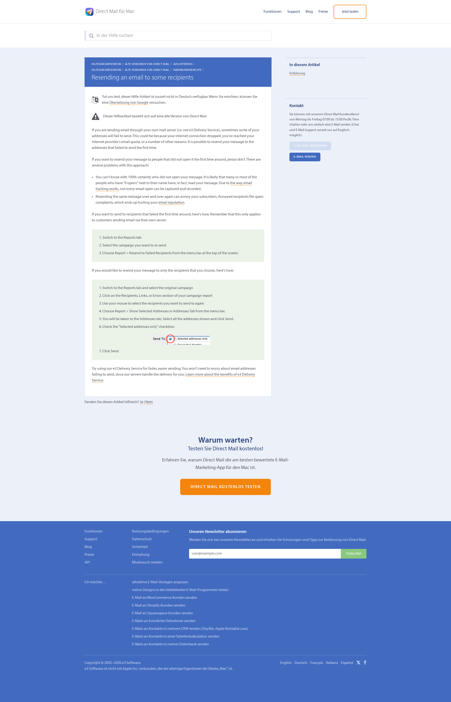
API (87, 562)
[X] (358, 663)
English (286, 663)
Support (293, 12)
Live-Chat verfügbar (310, 145)
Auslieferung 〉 (184, 64)
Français (316, 663)
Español (347, 663)
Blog (309, 12)
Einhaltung (140, 555)
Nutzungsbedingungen (150, 531)
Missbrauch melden (147, 562)
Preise (323, 12)
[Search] (91, 36)
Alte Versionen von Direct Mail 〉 (149, 64)
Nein (149, 402)
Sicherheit (140, 547)
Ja (141, 402)
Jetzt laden (350, 12)
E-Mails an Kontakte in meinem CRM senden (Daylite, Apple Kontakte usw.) (190, 629)
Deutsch (301, 663)
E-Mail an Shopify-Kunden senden (158, 605)
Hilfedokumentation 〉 (108, 64)
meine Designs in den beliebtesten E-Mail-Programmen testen (180, 590)
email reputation (171, 203)
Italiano (332, 663)
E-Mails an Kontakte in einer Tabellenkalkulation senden (175, 637)
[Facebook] (365, 663)
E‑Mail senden (305, 156)
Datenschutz (142, 539)
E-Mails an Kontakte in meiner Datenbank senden (170, 644)
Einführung (297, 73)
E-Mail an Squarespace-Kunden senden (162, 613)
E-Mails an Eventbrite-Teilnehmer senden (164, 621)
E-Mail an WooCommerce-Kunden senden (164, 598)
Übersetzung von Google (128, 103)
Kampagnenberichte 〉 (189, 70)
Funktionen (273, 12)
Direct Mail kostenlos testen (226, 487)
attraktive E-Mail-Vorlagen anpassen (160, 582)
